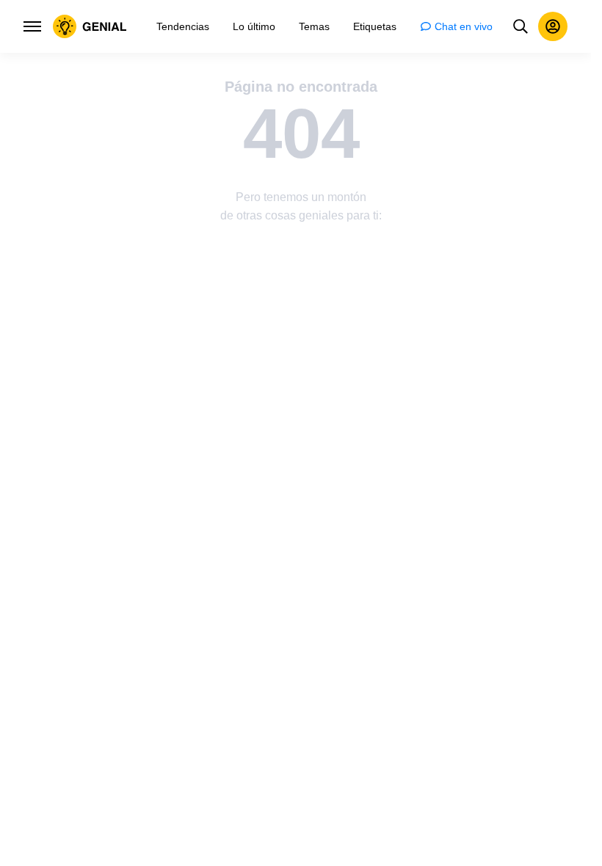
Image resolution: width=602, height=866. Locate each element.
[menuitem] (183, 26)
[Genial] (90, 26)
